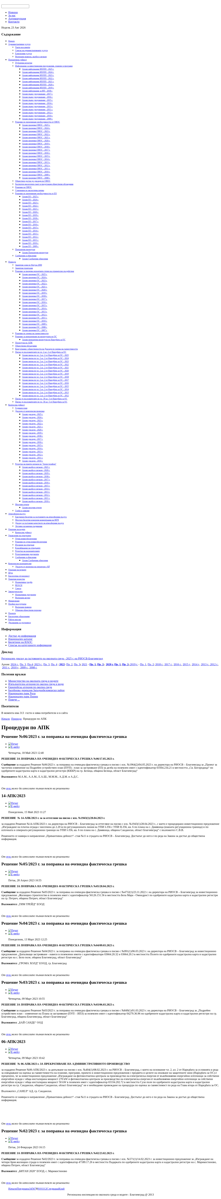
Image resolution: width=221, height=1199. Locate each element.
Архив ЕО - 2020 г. (30, 212)
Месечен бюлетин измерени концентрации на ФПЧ (37, 520)
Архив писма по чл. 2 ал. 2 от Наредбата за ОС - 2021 (45, 367)
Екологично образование (19, 616)
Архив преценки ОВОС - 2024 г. (36, 128)
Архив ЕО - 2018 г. (30, 218)
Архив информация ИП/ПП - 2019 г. (38, 88)
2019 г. (133, 664)
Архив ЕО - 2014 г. (30, 231)
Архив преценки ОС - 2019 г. (34, 293)
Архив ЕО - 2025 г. (30, 196)
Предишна (23, 1188)
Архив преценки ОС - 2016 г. (34, 302)
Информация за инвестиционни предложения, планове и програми (44, 66)
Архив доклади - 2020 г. (32, 430)
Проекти (12, 613)
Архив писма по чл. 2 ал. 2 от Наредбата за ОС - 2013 (45, 392)
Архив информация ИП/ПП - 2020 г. (38, 84)
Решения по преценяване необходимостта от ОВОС (37, 122)
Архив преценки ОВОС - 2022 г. (36, 134)
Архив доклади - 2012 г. (32, 455)
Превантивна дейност (17, 60)
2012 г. (213, 664)
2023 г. (38, 664)
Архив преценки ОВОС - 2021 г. (36, 137)
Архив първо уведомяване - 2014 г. (37, 103)
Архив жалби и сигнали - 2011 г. (36, 498)
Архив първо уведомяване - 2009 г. (37, 119)
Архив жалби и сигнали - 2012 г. (36, 495)
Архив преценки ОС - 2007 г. (34, 330)
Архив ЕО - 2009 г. (30, 246)
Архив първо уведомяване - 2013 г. (37, 106)
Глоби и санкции (22, 510)
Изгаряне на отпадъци (24, 545)
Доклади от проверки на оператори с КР (32, 566)
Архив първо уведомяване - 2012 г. (37, 112)
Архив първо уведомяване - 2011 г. (37, 109)
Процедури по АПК (23, 343)
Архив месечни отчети (32, 507)
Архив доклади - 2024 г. (32, 417)
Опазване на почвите (17, 570)
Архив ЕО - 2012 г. (30, 237)
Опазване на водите (16, 529)
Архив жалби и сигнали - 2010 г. (36, 501)
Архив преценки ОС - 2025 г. (34, 274)
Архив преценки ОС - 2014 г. (34, 308)
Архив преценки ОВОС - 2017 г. (36, 150)
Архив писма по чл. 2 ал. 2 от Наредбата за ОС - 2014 (45, 389)
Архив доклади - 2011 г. (32, 458)
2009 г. (24, 667)
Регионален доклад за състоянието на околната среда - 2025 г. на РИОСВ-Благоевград (52, 658)
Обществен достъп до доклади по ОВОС (32, 181)
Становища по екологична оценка (29, 190)
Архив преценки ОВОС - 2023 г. (36, 131)
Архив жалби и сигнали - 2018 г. (36, 476)
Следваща (53, 1188)
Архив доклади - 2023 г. (32, 420)
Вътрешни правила (23, 607)
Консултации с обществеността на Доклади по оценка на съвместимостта (46, 349)
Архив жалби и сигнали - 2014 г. (36, 489)
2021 (84, 664)
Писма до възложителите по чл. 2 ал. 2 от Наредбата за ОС (40, 352)
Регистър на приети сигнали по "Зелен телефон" (35, 464)
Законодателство (15, 591)
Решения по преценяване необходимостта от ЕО (36, 193)
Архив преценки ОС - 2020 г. (34, 290)
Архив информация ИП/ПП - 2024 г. (38, 72)
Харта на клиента (22, 47)
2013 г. (205, 664)
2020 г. (110, 664)
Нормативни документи (25, 594)
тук (8, 788)
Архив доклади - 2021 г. (32, 427)
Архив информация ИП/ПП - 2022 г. (38, 78)
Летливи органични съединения (28, 526)
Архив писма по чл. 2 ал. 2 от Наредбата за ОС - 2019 (45, 374)
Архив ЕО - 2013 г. (30, 234)
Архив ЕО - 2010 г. (30, 243)
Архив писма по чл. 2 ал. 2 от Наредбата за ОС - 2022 (45, 364)
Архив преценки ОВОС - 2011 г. (36, 168)
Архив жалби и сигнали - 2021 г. (36, 467)
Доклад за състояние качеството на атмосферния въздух (39, 523)
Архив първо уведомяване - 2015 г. (37, 100)
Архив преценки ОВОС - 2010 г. (36, 172)
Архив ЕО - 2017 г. (30, 221)
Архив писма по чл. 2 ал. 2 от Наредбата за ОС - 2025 (45, 355)
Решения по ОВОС (23, 187)
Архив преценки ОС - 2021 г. (34, 287)
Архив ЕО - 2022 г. (30, 206)
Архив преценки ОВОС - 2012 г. (36, 165)
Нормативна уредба (23, 582)
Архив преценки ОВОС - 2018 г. (36, 147)
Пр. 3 (23, 664)
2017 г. (168, 664)
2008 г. (33, 667)
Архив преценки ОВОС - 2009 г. (36, 175)
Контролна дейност (16, 405)
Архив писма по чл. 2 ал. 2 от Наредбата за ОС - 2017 (45, 380)
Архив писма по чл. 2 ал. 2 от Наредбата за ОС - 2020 (45, 371)
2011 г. (6, 667)
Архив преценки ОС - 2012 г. (34, 315)
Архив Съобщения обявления (35, 259)
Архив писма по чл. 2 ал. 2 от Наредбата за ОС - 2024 (45, 358)
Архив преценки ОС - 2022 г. (34, 283)
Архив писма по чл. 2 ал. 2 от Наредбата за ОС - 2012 (45, 395)
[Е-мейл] (14, 746)
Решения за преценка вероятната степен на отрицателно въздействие (44, 271)
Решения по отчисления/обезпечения (31, 542)
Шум (10, 573)
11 (43, 1188)
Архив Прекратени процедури (35, 252)
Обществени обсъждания (26, 346)
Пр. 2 (69, 664)
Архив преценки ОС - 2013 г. (34, 311)
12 (45, 1188)
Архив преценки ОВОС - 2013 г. (36, 162)
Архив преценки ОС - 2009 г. (34, 324)
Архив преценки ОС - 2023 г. (34, 280)
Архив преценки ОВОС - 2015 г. (36, 156)
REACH (18, 585)
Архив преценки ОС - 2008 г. (34, 327)
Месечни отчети (22, 504)
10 (40, 1188)
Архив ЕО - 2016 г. (30, 224)
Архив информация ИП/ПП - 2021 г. (38, 81)
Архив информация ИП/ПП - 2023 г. (38, 75)
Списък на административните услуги (31, 50)
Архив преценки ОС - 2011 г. (34, 318)
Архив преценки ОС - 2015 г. (34, 305)
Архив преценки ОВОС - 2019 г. (36, 144)
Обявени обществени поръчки (28, 610)
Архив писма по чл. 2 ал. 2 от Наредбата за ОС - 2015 (45, 386)
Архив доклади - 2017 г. (32, 439)
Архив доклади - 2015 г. (32, 445)
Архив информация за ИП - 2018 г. (37, 91)
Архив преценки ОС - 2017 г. (34, 299)
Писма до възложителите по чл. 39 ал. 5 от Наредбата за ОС (41, 399)
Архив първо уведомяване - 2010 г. (37, 116)
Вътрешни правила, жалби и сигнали (31, 56)
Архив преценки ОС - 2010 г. (34, 321)
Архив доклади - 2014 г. (32, 448)
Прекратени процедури (25, 249)
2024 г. (14, 664)
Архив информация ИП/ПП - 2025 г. (38, 69)
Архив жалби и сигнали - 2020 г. (36, 470)
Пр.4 (30, 664)
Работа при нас (14, 619)
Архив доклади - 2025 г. (32, 414)
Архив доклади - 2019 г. (32, 433)
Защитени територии (24, 268)
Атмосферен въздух (17, 514)
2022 (62, 664)
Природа (12, 262)
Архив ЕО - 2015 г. (30, 227)
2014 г (195, 664)
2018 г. (159, 664)
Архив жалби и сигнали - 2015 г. (36, 486)
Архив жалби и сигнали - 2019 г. (36, 473)
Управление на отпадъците (19, 535)
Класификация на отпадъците (27, 548)
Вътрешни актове (22, 598)
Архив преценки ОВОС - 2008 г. (36, 178)
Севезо (18, 588)
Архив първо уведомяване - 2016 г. (37, 97)
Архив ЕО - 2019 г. (30, 215)
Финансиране (14, 601)
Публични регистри (23, 63)
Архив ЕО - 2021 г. (30, 209)
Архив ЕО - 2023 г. (30, 203)
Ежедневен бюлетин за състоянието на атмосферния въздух (41, 517)
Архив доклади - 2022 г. (32, 423)
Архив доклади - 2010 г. (32, 461)
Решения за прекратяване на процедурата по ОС (36, 336)
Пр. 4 (54, 664)
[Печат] (13, 743)
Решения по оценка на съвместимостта (32, 333)
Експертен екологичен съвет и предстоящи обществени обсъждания (44, 184)
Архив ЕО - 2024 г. (30, 200)
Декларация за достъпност (19, 622)
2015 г (186, 664)
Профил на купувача (17, 604)
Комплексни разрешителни (19, 563)
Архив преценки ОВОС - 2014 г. (36, 159)
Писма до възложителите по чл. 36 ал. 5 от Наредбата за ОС (41, 402)
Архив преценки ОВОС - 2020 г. (36, 140)
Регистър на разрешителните (27, 551)
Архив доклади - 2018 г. (32, 436)
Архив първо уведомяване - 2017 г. (37, 94)
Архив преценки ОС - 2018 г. (34, 296)
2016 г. (177, 664)
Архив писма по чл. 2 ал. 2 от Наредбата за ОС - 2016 (45, 383)
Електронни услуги (23, 53)
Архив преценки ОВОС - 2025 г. (36, 125)
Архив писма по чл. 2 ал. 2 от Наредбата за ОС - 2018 (45, 377)
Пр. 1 (92, 664)
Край (62, 1188)
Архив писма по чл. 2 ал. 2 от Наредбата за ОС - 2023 (45, 361)
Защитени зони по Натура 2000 (28, 265)
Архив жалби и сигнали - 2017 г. (36, 479)
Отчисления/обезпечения (26, 538)
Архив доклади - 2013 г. (32, 451)
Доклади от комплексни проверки (29, 411)
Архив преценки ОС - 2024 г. (34, 277)
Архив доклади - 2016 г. (32, 442)
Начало (11, 41)
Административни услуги (19, 44)
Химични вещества (16, 579)
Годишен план (21, 408)
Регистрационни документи (27, 554)
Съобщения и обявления (25, 255)
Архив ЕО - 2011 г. (30, 240)
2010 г (14, 667)
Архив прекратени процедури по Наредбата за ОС (43, 339)
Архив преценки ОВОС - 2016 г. (36, 153)
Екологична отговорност (19, 576)
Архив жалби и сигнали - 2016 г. (36, 483)
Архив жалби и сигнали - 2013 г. (36, 492)
